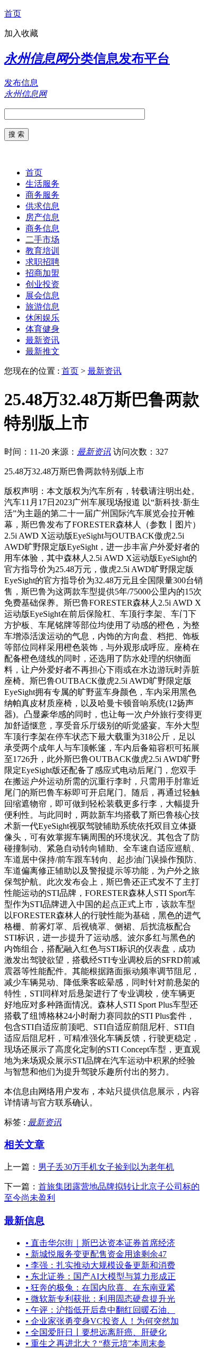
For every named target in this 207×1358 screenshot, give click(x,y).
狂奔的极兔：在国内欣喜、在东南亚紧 (100, 1287)
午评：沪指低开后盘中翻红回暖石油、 (100, 1309)
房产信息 (42, 217)
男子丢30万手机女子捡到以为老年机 (106, 1166)
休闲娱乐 (42, 317)
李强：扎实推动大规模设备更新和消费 (100, 1265)
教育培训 (42, 250)
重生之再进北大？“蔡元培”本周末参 (95, 1343)
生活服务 (42, 183)
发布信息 (21, 82)
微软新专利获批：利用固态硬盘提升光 (100, 1298)
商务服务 (42, 194)
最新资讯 (42, 340)
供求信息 (42, 206)
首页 (12, 13)
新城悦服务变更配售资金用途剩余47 (96, 1254)
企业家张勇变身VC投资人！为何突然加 (102, 1321)
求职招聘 (42, 261)
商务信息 (42, 228)
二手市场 (42, 239)
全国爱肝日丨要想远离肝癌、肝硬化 (96, 1332)
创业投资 (42, 284)
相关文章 (24, 1144)
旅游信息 (42, 306)
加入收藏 (21, 33)
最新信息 (24, 1220)
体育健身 (42, 328)
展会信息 (42, 295)
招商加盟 (42, 273)
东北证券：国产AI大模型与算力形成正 (100, 1276)
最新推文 (42, 351)
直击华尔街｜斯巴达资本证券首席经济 (100, 1242)
